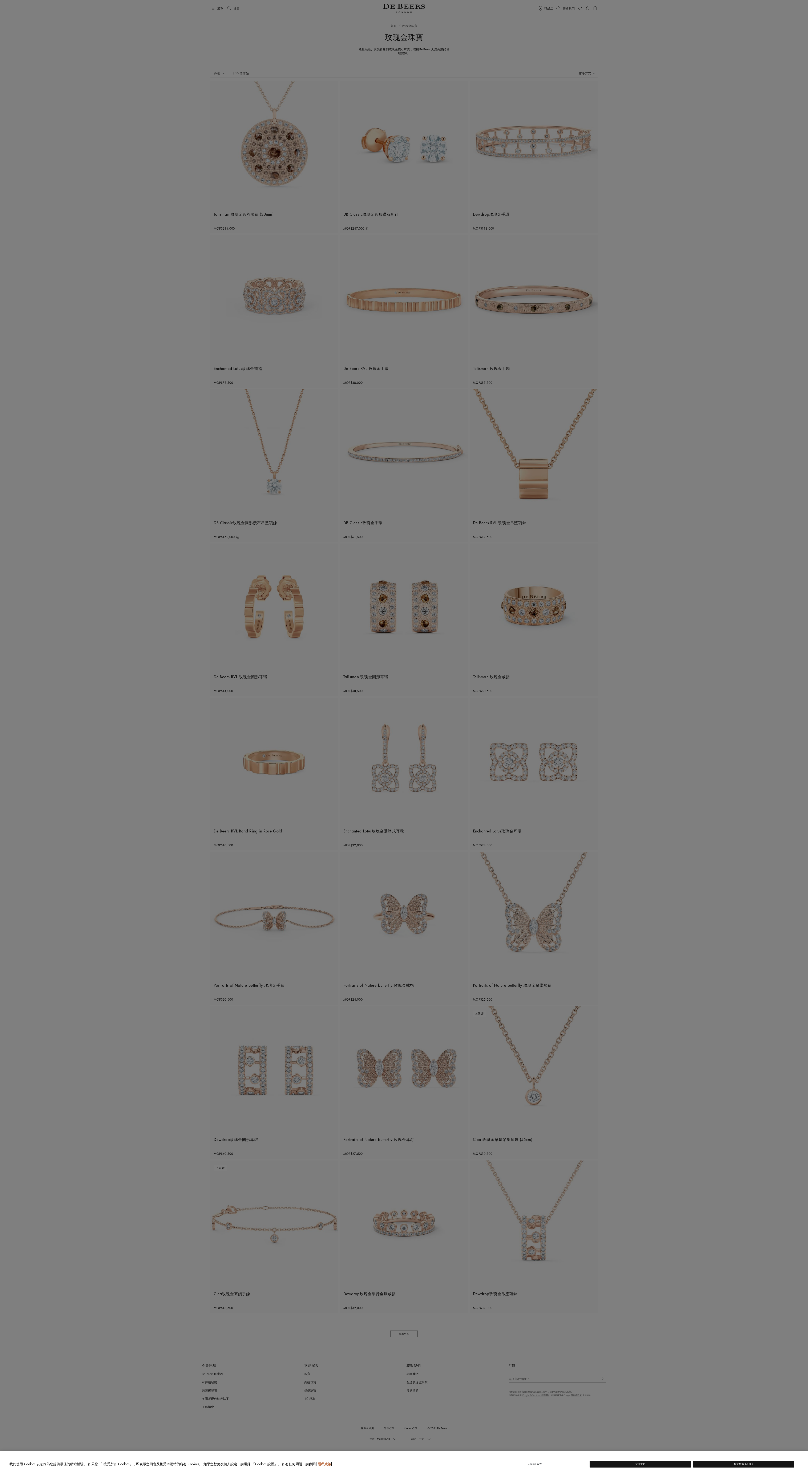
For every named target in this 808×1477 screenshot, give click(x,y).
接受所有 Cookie (744, 1464)
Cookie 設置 (535, 1464)
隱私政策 (324, 1464)
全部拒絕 (640, 1464)
